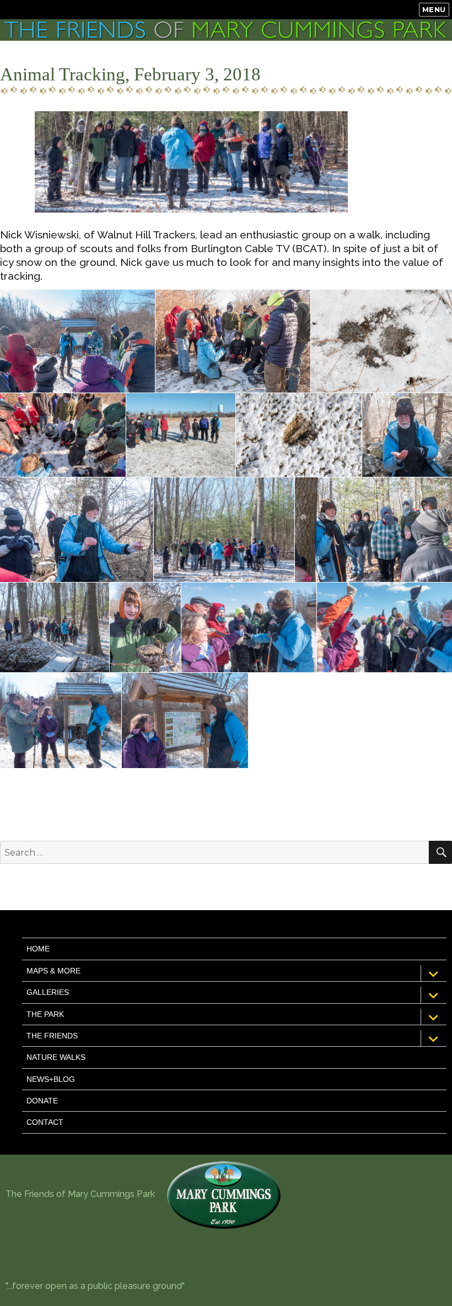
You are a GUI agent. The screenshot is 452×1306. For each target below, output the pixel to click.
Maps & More (53, 970)
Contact (44, 1122)
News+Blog (50, 1079)
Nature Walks (55, 1057)
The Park (45, 1014)
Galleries (47, 992)
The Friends (52, 1035)
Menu (434, 9)
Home (38, 948)
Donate (42, 1100)
